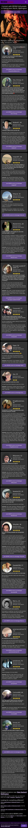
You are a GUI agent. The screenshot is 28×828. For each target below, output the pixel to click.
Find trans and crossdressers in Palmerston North (12, 809)
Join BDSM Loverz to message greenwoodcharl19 (14, 651)
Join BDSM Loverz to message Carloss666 (14, 713)
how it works (20, 815)
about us (12, 815)
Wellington (5, 794)
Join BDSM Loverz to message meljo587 (14, 184)
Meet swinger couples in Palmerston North (10, 805)
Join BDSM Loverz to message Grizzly (14, 752)
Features (22, 823)
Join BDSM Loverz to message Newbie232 (14, 514)
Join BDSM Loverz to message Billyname (14, 481)
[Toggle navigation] (25, 2)
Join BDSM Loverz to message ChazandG (14, 335)
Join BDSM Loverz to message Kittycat (14, 215)
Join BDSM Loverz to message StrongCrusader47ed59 (14, 298)
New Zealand (22, 792)
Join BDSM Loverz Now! (14, 12)
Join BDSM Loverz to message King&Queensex (14, 446)
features (2, 817)
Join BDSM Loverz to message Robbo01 (14, 147)
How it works (17, 823)
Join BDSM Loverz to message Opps (14, 365)
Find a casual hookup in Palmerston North (10, 802)
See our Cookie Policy (5, 826)
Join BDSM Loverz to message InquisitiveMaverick (14, 70)
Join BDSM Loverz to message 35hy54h (14, 556)
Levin (8, 797)
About (12, 823)
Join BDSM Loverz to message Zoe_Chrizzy (14, 112)
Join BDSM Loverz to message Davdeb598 (14, 591)
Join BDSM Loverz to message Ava (14, 392)
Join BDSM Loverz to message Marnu (14, 621)
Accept (23, 825)
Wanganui (12, 797)
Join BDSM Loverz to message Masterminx (14, 256)
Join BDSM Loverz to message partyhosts (14, 682)
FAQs (12, 817)
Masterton (18, 797)
